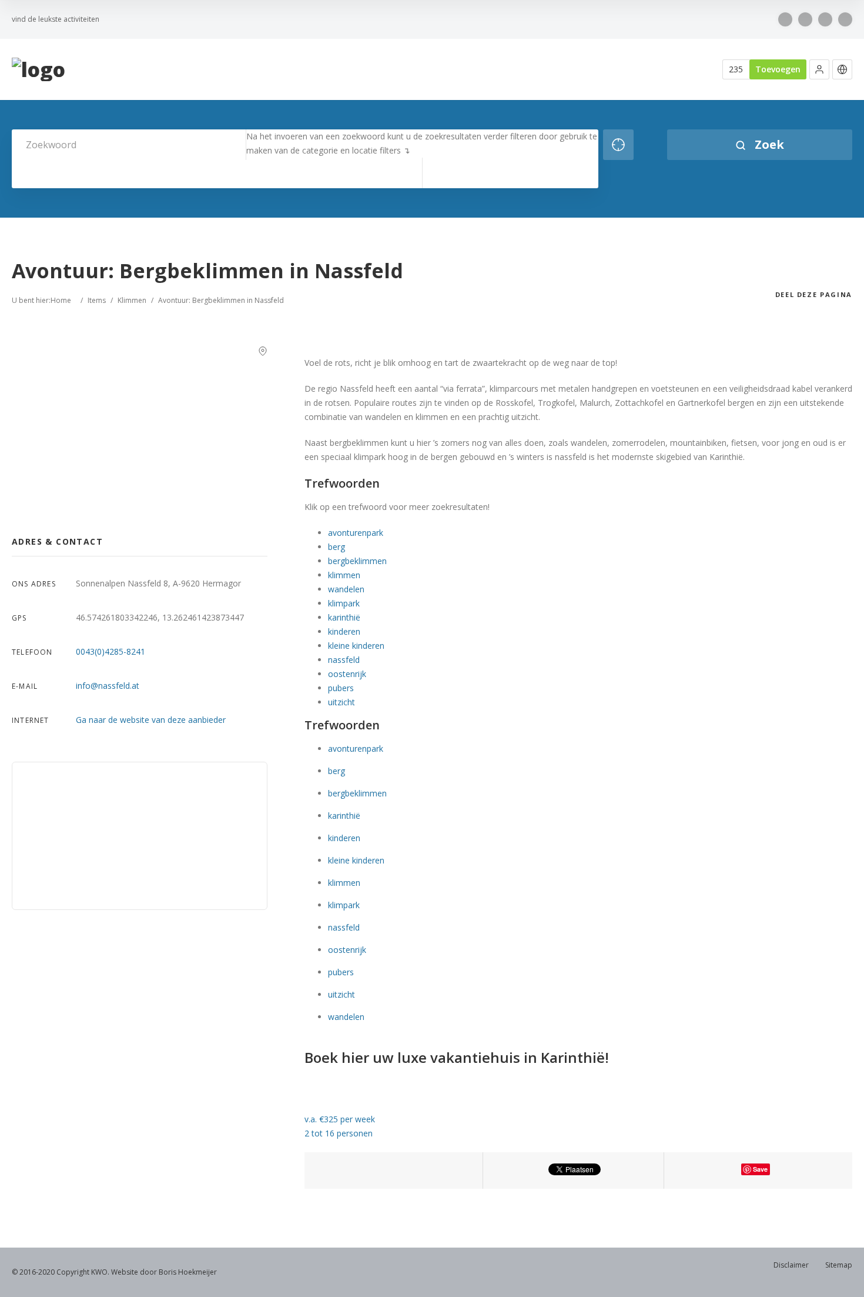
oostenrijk (347, 673)
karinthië (344, 617)
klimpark (344, 603)
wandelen (346, 589)
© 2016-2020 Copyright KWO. (60, 1272)
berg (336, 546)
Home (61, 300)
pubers (341, 687)
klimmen (344, 575)
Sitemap (838, 1265)
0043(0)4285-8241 (110, 651)
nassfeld (344, 659)
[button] (819, 69)
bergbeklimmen (357, 560)
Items (97, 300)
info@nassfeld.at (107, 685)
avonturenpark (355, 532)
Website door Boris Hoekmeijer (164, 1272)
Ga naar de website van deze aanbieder (151, 719)
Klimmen (132, 300)
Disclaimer (791, 1265)
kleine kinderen (356, 645)
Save (760, 1169)
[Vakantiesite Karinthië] (38, 70)
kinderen (344, 631)
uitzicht (341, 702)
